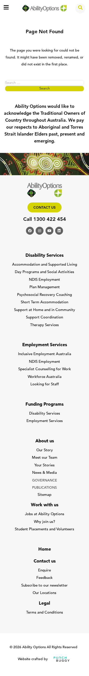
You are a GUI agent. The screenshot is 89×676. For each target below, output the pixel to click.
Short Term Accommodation (44, 302)
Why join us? (44, 522)
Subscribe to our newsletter (44, 586)
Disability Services (44, 414)
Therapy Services (44, 325)
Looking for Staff (44, 384)
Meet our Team (44, 458)
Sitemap (44, 495)
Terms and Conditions (44, 613)
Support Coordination (44, 317)
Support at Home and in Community (44, 310)
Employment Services (44, 421)
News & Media (44, 473)
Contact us (44, 208)
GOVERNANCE (44, 480)
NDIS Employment (44, 280)
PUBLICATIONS (44, 488)
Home (44, 549)
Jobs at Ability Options (44, 514)
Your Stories (44, 465)
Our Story (44, 450)
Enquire (44, 570)
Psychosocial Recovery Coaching (44, 295)
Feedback (44, 578)
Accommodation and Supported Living (44, 265)
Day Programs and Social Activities (44, 272)
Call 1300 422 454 (44, 219)
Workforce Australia (45, 377)
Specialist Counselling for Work (44, 369)
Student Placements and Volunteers (44, 529)
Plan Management (44, 287)
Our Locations (44, 593)
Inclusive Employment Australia (44, 354)
